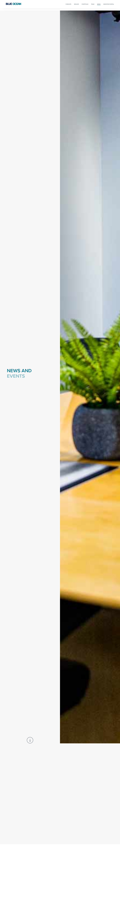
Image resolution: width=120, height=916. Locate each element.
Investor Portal (108, 4)
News (99, 4)
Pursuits (68, 4)
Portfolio (85, 4)
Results (76, 4)
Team (92, 4)
